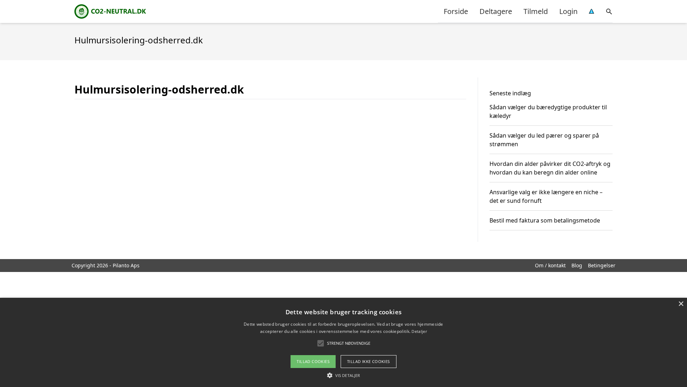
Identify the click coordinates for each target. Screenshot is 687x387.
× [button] (680, 304)
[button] (343, 375)
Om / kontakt (550, 265)
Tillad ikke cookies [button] (368, 361)
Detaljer (419, 331)
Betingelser (601, 265)
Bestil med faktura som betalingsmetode (544, 220)
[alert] (343, 342)
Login (568, 11)
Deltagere (495, 11)
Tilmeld (535, 11)
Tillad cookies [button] (313, 361)
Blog (576, 265)
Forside (456, 11)
